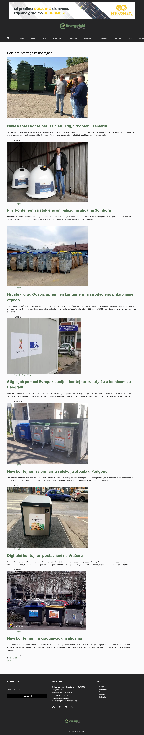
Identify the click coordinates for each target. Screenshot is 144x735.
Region (33, 38)
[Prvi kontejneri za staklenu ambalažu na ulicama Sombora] (47, 172)
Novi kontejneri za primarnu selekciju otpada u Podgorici (58, 471)
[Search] (8, 38)
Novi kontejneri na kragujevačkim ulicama (44, 638)
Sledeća (10, 661)
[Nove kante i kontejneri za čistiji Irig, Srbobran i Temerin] (47, 88)
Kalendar (102, 697)
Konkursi (118, 38)
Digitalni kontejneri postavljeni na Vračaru (45, 555)
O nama (102, 687)
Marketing (103, 689)
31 (16, 658)
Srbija (22, 38)
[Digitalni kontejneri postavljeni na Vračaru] (47, 517)
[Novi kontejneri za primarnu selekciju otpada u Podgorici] (47, 433)
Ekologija (73, 38)
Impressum (103, 694)
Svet (44, 38)
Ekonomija (88, 38)
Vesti (29, 375)
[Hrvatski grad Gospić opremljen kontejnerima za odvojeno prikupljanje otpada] (47, 256)
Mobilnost (104, 38)
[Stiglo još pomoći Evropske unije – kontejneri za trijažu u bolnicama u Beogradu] (44, 346)
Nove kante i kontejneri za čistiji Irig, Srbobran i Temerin (57, 126)
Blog (130, 38)
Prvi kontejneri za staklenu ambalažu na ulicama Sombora (59, 210)
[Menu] (8, 26)
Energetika (57, 38)
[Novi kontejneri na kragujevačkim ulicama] (46, 601)
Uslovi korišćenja (106, 692)
